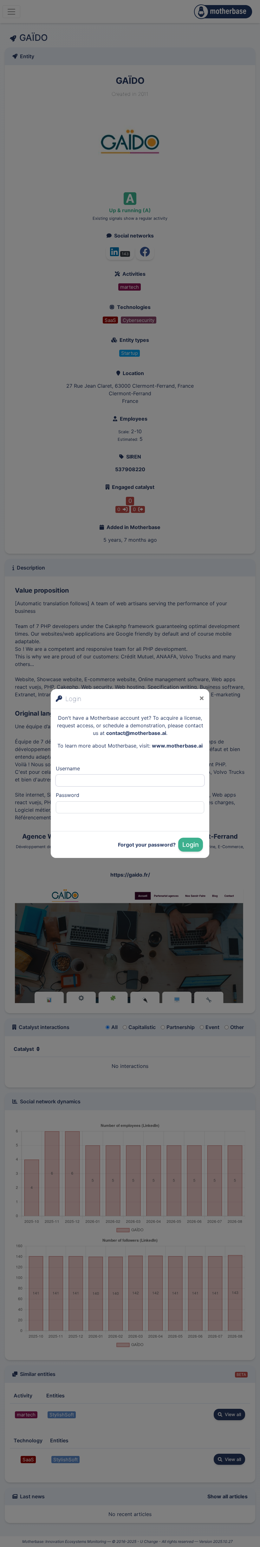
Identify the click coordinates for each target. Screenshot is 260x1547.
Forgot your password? (147, 844)
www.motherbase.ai (177, 746)
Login (190, 844)
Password (67, 795)
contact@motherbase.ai (136, 733)
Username (68, 768)
